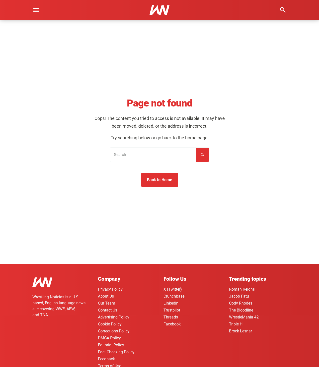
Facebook (172, 324)
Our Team (106, 303)
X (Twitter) (172, 289)
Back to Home (159, 179)
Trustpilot (171, 310)
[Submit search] (202, 155)
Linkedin (170, 303)
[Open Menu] (36, 10)
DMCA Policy (109, 338)
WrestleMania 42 (244, 317)
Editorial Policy (111, 345)
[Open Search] (283, 10)
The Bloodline (241, 310)
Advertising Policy (113, 317)
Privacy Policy (110, 289)
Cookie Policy (110, 324)
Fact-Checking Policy (116, 352)
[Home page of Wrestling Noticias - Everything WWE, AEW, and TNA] (159, 10)
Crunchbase (173, 296)
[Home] (42, 283)
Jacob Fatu (239, 296)
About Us (106, 296)
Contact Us (107, 310)
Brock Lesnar (240, 331)
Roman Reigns (242, 289)
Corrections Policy (114, 331)
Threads (170, 317)
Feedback (106, 359)
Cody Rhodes (240, 303)
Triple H (235, 324)
